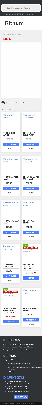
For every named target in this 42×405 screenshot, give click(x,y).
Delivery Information (9, 344)
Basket (22, 350)
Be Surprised (21, 397)
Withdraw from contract (26, 344)
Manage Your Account (10, 350)
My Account (29, 14)
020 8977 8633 (14, 360)
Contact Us (29, 350)
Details (10, 149)
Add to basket (11, 144)
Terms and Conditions (10, 347)
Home (3, 34)
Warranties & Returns (26, 347)
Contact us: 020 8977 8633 (14, 14)
